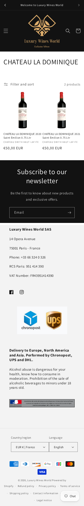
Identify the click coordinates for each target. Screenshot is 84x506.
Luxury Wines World (39, 480)
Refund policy (26, 486)
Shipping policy (19, 493)
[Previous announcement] (5, 5)
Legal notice (44, 500)
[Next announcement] (79, 5)
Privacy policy (47, 486)
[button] (6, 31)
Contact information (45, 493)
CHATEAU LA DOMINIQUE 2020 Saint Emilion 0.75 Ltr (23, 135)
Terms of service (70, 486)
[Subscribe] (69, 212)
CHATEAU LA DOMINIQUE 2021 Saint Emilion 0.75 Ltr (61, 135)
